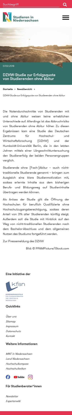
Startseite (8, 89)
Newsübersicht (24, 89)
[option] (36, 56)
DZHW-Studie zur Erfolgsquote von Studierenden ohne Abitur (34, 95)
